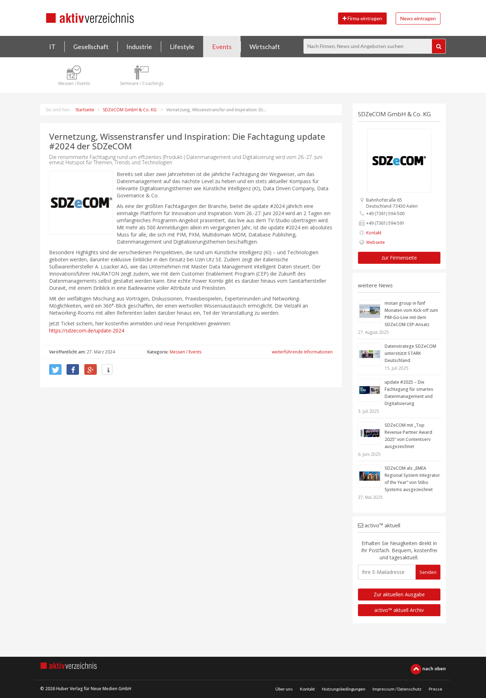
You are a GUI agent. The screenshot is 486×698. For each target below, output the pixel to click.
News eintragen (418, 18)
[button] (55, 369)
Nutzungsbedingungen (343, 689)
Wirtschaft (264, 46)
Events (222, 46)
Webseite (375, 242)
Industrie (139, 46)
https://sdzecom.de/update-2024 (86, 330)
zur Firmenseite (399, 257)
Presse (435, 689)
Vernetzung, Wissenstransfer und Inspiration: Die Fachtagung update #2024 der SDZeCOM (187, 140)
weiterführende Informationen (302, 352)
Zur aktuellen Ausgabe (399, 594)
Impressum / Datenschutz (397, 689)
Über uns (284, 689)
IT (52, 46)
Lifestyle (182, 46)
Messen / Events (185, 352)
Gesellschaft (91, 46)
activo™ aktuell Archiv (399, 610)
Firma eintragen (364, 18)
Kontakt (373, 233)
